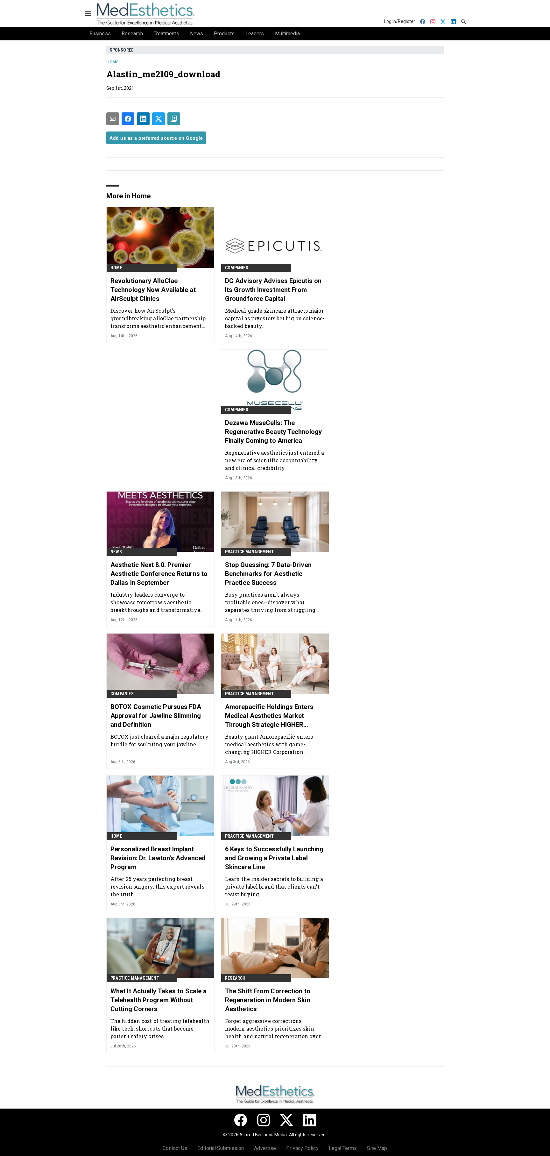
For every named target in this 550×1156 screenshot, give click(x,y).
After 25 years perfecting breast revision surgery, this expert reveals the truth (157, 886)
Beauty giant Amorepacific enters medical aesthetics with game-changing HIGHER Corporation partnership (269, 744)
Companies (236, 267)
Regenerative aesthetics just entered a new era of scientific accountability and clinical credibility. (274, 460)
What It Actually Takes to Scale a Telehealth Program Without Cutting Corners (158, 1000)
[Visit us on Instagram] (263, 1120)
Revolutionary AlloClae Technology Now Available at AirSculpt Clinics (153, 289)
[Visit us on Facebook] (240, 1120)
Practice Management (249, 551)
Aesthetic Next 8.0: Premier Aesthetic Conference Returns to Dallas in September (159, 573)
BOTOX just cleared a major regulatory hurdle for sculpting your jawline (159, 740)
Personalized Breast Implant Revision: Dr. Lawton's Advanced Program (158, 858)
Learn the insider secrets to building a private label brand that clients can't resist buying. (274, 886)
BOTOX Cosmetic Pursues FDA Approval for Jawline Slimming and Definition (155, 715)
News (116, 551)
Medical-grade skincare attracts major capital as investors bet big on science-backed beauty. (275, 318)
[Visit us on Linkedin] (309, 1120)
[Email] (112, 118)
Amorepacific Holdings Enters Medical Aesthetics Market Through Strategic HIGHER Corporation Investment (269, 716)
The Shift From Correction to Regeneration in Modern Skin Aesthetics (267, 1000)
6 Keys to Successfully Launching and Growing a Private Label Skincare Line (274, 858)
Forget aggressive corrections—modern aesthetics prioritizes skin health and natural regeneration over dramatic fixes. (273, 1028)
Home (112, 62)
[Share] (128, 118)
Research (235, 978)
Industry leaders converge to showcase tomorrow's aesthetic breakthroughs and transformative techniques (155, 602)
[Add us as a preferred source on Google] (173, 118)
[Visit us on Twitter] (286, 1120)
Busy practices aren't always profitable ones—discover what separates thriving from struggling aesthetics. (270, 602)
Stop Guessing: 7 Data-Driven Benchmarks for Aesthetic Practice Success (268, 573)
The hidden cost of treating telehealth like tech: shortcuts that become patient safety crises (159, 1028)
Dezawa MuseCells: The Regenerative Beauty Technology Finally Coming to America (273, 431)
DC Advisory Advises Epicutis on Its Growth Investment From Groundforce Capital (273, 289)
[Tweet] (158, 118)
